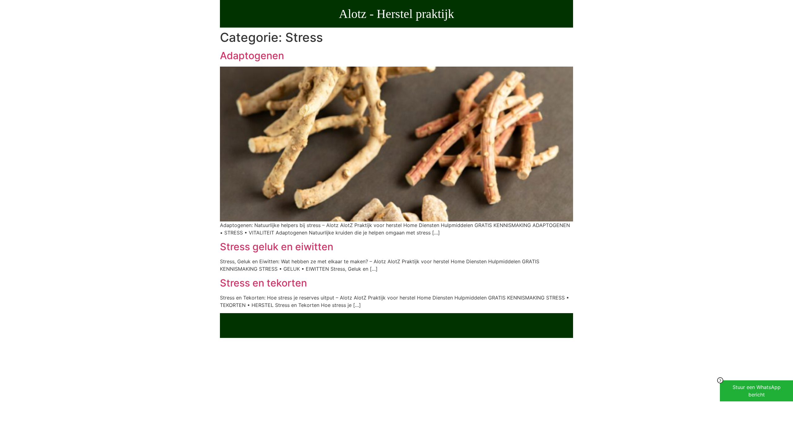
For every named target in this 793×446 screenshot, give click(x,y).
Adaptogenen (252, 56)
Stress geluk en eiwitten (276, 247)
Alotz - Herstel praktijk (396, 14)
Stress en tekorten (263, 283)
